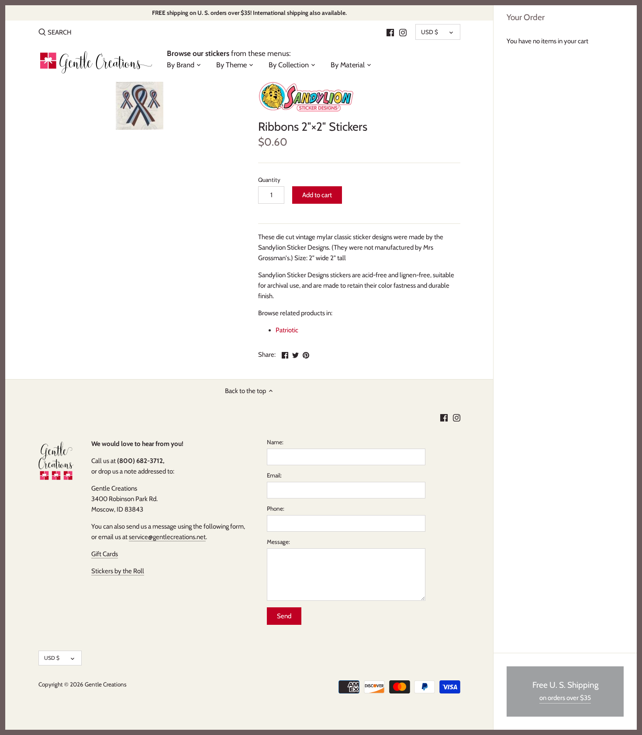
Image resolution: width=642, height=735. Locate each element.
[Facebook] (390, 32)
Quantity (269, 179)
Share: (267, 355)
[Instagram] (403, 32)
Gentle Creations (106, 684)
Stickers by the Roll (117, 571)
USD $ (429, 31)
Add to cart (317, 195)
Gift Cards (104, 554)
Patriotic (287, 330)
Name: (275, 442)
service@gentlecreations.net (167, 537)
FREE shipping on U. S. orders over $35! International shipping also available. (249, 12)
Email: (274, 475)
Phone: (275, 508)
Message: (278, 541)
